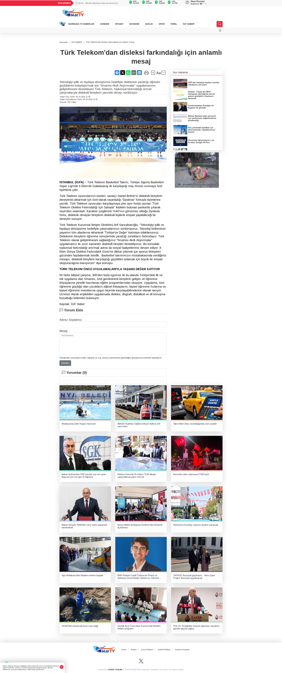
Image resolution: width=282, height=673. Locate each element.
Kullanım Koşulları (182, 650)
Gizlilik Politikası (164, 650)
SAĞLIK (149, 24)
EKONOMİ (134, 24)
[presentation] (123, 3)
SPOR (161, 24)
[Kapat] (61, 667)
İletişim (134, 650)
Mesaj (63, 331)
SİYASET (119, 24)
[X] (141, 661)
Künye (123, 650)
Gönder (65, 363)
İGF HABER (188, 24)
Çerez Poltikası (147, 650)
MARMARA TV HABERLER (81, 24)
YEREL (173, 24)
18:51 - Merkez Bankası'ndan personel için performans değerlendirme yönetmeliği (97, 3)
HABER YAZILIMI (115, 670)
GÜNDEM (104, 24)
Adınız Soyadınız (70, 319)
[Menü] (220, 30)
